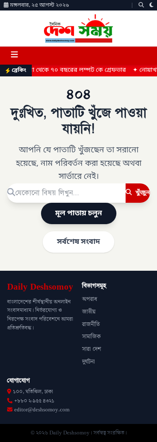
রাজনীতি (91, 324)
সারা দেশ (91, 349)
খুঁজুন (142, 192)
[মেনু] (14, 56)
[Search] (141, 5)
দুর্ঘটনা (88, 361)
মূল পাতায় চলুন (78, 213)
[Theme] (151, 5)
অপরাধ (89, 299)
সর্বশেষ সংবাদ (78, 242)
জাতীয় (88, 311)
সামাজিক (91, 336)
